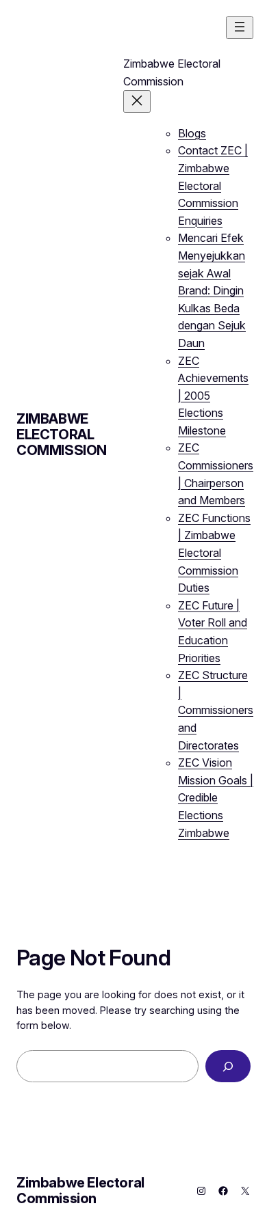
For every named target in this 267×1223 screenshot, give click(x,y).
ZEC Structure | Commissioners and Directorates (215, 710)
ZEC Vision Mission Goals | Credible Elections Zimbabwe (215, 797)
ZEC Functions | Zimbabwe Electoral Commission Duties (214, 552)
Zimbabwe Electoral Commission (61, 434)
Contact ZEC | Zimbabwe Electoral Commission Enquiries (213, 185)
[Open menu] (239, 27)
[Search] (228, 1066)
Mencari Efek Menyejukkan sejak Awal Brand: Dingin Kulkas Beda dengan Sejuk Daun (212, 290)
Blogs (192, 133)
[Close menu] (137, 101)
